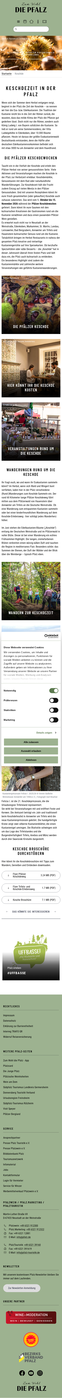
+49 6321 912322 (35, 1229)
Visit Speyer (9, 1108)
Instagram (40, 1373)
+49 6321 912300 (29, 1225)
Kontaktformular (11, 1175)
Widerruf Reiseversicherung (17, 1036)
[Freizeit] (44, 21)
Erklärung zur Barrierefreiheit (18, 1026)
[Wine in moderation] (31, 1317)
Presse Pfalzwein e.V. (14, 1148)
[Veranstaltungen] (25, 21)
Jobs (5, 1169)
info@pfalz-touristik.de (28, 1252)
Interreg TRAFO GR (12, 1031)
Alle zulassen (31, 742)
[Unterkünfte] (31, 21)
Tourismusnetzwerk (13, 1159)
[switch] (53, 700)
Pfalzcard (8, 1065)
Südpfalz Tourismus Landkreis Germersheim (25, 1087)
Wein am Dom (10, 1081)
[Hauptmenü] (18, 21)
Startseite (7, 73)
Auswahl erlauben (31, 751)
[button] (7, 911)
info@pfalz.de (24, 1237)
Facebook (22, 1373)
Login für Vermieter (13, 1180)
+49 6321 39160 (32, 1244)
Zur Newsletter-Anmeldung (21, 1288)
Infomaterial (9, 1164)
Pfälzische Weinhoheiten (16, 1076)
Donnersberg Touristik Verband (19, 1092)
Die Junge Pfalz (11, 1071)
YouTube (31, 1373)
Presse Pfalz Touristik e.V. (16, 1143)
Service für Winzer (12, 1185)
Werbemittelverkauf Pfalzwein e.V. (20, 1191)
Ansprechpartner (11, 1137)
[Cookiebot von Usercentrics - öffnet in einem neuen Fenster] (44, 636)
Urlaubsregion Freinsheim (16, 1097)
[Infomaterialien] (38, 21)
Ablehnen (31, 759)
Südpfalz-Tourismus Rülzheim (18, 1103)
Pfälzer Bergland (11, 1114)
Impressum (8, 1015)
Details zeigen (44, 732)
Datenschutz (9, 1020)
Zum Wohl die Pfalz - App (16, 1060)
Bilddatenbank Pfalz (13, 1153)
